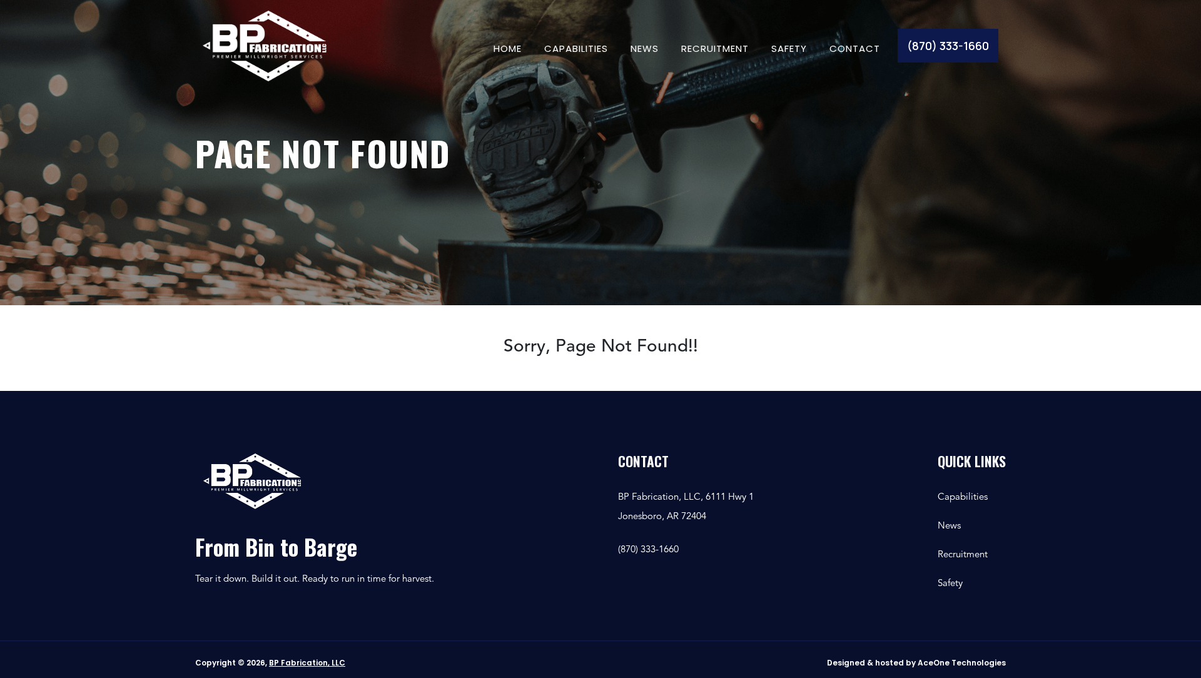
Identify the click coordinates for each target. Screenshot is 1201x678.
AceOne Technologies (962, 662)
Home (508, 47)
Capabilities (576, 47)
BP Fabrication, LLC (307, 662)
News (645, 47)
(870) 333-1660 (948, 45)
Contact (854, 47)
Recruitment (715, 47)
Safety (789, 47)
